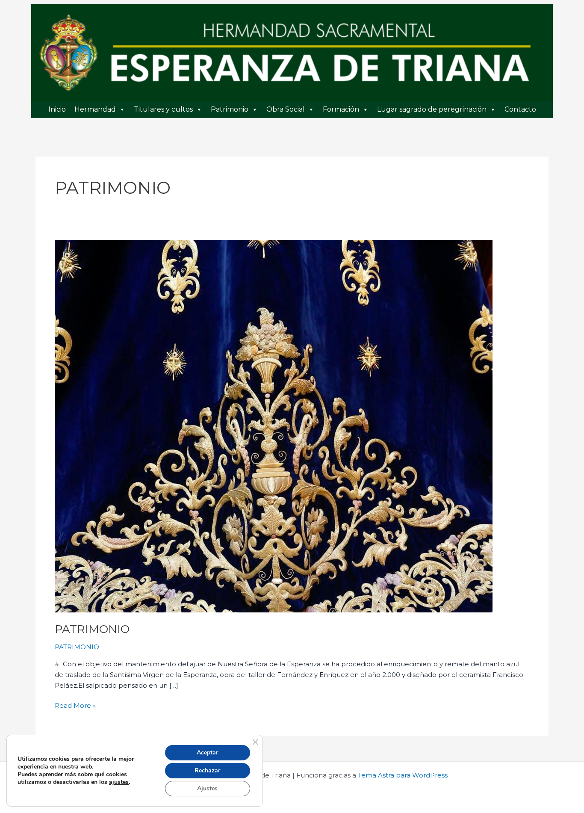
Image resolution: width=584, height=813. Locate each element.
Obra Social (285, 109)
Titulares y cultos (163, 109)
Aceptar (207, 752)
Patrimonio (229, 109)
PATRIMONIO (92, 629)
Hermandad (95, 109)
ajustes (119, 782)
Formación (341, 109)
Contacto (520, 109)
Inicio (57, 109)
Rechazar (207, 770)
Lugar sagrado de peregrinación (432, 109)
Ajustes (207, 788)
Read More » (75, 705)
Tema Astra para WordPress (403, 775)
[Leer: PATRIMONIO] (274, 426)
